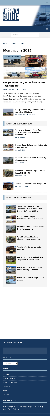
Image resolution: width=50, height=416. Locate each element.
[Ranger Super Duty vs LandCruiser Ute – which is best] (25, 67)
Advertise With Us (9, 378)
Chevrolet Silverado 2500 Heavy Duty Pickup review (30, 158)
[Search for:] (25, 34)
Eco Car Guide (17, 406)
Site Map (6, 394)
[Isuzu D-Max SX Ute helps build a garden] (11, 280)
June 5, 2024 (20, 163)
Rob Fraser (22, 89)
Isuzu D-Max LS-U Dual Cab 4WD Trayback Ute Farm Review (30, 258)
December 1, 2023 (22, 186)
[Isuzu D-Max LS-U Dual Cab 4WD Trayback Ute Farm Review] (11, 260)
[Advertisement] (25, 312)
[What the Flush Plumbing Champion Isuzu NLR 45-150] (8, 173)
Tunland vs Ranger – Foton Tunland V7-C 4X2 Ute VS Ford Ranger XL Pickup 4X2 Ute (29, 132)
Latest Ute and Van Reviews (19, 197)
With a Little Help (37, 406)
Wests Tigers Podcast (11, 409)
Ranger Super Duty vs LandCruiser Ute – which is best (24, 84)
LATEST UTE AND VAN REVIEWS (19, 123)
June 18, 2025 (21, 115)
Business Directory (10, 382)
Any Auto (26, 406)
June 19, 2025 (10, 89)
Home (5, 390)
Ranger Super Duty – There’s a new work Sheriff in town (29, 110)
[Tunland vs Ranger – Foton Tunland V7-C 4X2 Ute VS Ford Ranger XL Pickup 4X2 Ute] (8, 132)
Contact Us (7, 386)
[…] (42, 101)
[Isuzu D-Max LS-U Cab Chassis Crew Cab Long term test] (11, 270)
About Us (6, 374)
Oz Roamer (7, 406)
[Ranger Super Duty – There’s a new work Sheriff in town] (8, 112)
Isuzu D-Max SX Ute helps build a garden (30, 278)
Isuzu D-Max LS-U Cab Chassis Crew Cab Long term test (29, 268)
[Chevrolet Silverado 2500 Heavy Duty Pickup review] (8, 160)
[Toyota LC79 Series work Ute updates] (8, 186)
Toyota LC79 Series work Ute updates (30, 183)
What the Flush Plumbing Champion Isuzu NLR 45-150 (30, 171)
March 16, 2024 (21, 176)
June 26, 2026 (21, 137)
